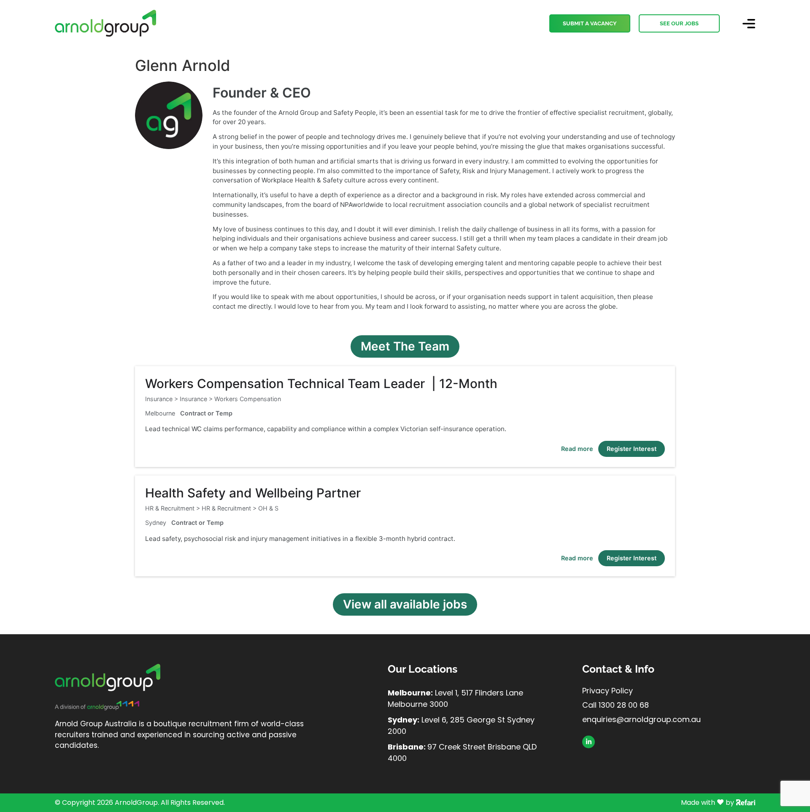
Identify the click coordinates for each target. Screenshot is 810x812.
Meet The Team (405, 346)
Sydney (155, 522)
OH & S (268, 508)
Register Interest (631, 448)
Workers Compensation (247, 398)
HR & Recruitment (226, 508)
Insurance (193, 398)
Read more (577, 448)
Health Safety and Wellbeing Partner (253, 492)
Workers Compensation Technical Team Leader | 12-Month (321, 383)
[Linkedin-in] (588, 742)
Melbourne (160, 413)
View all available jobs (405, 604)
